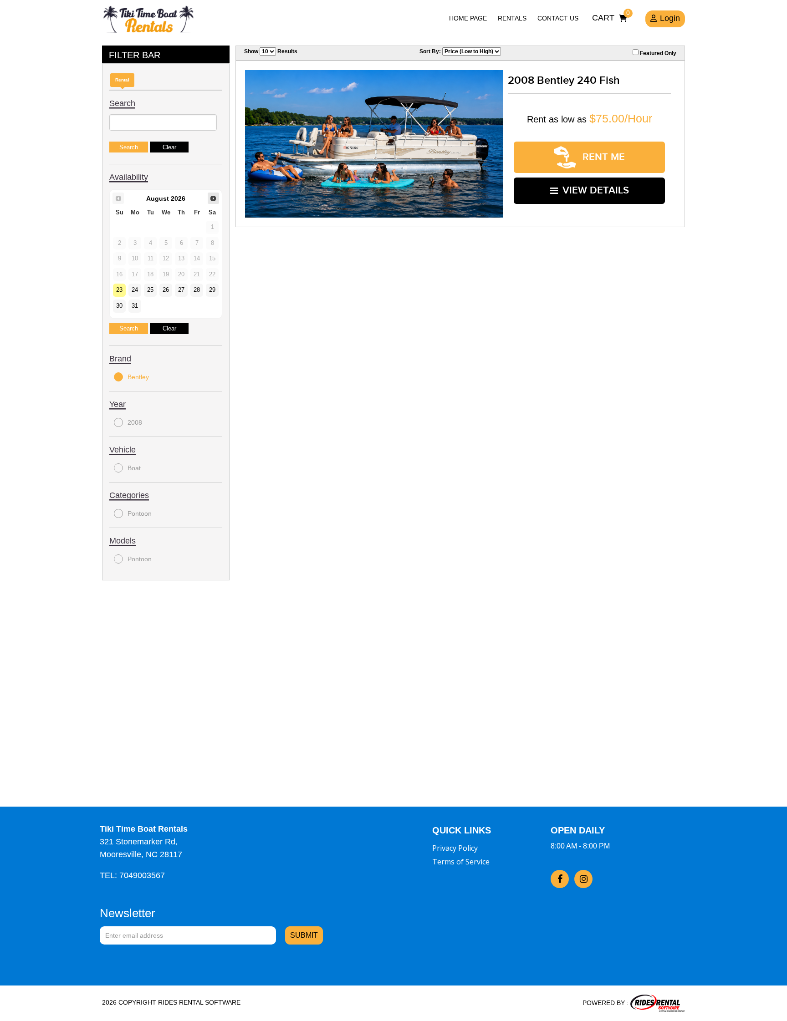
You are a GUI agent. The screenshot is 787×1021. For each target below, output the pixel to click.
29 (212, 290)
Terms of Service (461, 862)
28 (197, 290)
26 (166, 290)
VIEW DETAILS (595, 190)
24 (135, 290)
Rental (122, 79)
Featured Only (657, 53)
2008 (135, 422)
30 (119, 306)
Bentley (138, 377)
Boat (134, 468)
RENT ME (602, 157)
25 (150, 290)
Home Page (468, 18)
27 (181, 290)
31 (135, 306)
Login (670, 18)
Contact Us (557, 18)
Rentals (512, 18)
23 (119, 290)
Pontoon (140, 513)
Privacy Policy (455, 848)
